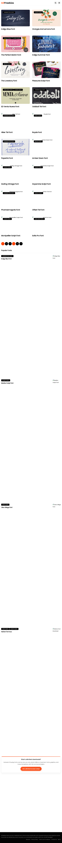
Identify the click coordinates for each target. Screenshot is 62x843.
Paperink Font (7, 158)
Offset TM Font (38, 210)
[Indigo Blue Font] (15, 18)
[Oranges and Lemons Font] (46, 18)
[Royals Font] (46, 121)
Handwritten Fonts (9, 12)
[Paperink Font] (15, 147)
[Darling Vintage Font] (15, 173)
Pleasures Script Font (41, 80)
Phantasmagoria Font (10, 210)
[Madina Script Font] (57, 440)
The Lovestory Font (9, 80)
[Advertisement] (13, 802)
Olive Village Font (6, 507)
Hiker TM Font (7, 132)
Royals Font (37, 132)
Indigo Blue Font (8, 29)
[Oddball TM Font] (46, 95)
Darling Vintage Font (10, 184)
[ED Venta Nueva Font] (15, 95)
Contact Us (54, 839)
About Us (28, 839)
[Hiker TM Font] (15, 121)
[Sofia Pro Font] (46, 224)
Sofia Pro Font (38, 235)
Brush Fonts (38, 38)
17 (17, 243)
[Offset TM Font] (46, 199)
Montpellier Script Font (10, 235)
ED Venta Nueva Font (10, 106)
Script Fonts (38, 12)
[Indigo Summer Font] (46, 44)
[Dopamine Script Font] (46, 173)
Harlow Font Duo (6, 632)
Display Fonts (7, 38)
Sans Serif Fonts (8, 89)
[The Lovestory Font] (15, 69)
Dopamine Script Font (41, 184)
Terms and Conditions (44, 839)
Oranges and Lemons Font (43, 29)
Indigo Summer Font (41, 55)
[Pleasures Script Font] (46, 69)
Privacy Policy (34, 839)
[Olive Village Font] (57, 565)
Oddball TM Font (39, 106)
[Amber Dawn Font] (46, 147)
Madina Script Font (7, 383)
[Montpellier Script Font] (15, 224)
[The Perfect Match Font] (15, 44)
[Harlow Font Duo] (57, 689)
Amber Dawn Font (40, 158)
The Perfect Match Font (11, 55)
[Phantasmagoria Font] (15, 199)
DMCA (59, 839)
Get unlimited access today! (31, 769)
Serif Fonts (38, 115)
